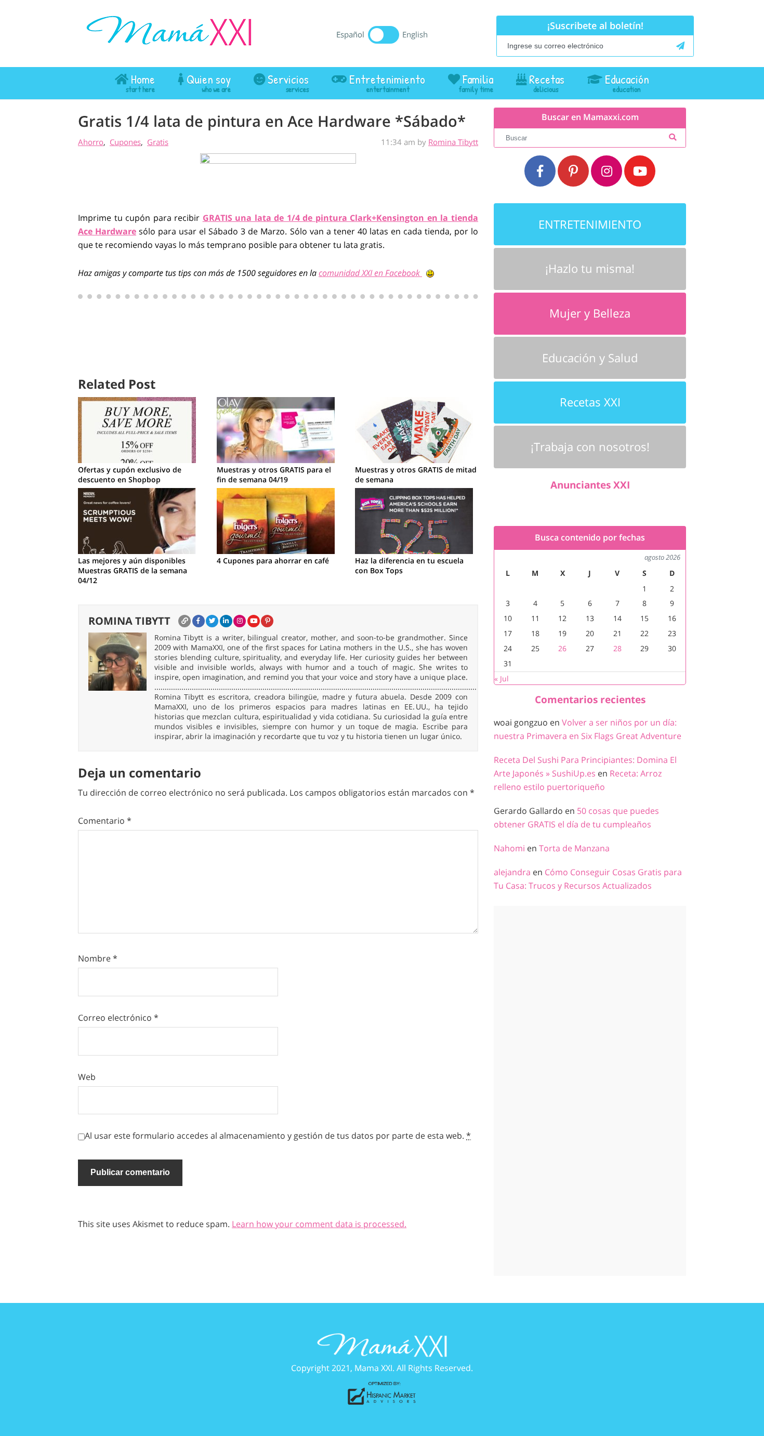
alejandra (512, 872)
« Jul (501, 678)
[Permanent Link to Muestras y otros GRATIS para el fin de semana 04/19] (276, 429)
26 (562, 648)
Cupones (125, 142)
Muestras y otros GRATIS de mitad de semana (416, 474)
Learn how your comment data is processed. (319, 1224)
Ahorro (90, 142)
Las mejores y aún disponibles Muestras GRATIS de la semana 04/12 (132, 570)
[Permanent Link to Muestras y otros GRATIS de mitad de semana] (414, 429)
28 (617, 648)
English (415, 34)
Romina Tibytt (453, 142)
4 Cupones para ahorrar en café (273, 560)
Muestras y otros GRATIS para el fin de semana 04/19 (274, 474)
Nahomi (509, 848)
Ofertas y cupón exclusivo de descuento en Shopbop (129, 474)
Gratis (157, 142)
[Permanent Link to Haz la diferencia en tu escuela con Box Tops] (414, 519)
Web (87, 1077)
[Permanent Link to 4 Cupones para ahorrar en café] (276, 519)
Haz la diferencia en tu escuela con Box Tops (409, 565)
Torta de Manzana (574, 848)
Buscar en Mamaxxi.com (590, 117)
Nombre (97, 958)
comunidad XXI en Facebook (370, 273)
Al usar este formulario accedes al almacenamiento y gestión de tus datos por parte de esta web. (278, 1135)
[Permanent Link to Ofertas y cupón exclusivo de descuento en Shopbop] (137, 429)
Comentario (104, 820)
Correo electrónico (118, 1017)
